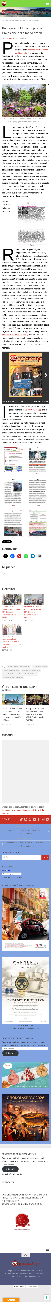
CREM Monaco (25, 666)
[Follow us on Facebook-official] (38, 819)
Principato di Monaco (10, 674)
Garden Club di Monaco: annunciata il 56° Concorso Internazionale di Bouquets (11, 612)
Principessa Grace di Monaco (13, 677)
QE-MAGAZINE (31, 410)
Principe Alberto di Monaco (28, 674)
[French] (6, 870)
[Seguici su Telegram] (47, 819)
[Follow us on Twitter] (21, 819)
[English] (3, 870)
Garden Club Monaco (40, 666)
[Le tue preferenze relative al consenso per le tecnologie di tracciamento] (46, 1297)
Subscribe (10, 1053)
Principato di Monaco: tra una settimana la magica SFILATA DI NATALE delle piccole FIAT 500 (35, 714)
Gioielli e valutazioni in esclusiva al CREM (25, 1028)
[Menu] (47, 3)
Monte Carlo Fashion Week (14, 334)
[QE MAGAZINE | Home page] (5, 3)
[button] (13, 460)
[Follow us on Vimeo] (30, 819)
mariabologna (10, 38)
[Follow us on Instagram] (43, 819)
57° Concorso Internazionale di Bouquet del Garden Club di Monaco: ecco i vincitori (11, 641)
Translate (19, 877)
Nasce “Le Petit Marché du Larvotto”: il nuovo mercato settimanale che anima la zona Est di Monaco (12, 714)
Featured (33, 20)
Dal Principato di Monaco (14, 20)
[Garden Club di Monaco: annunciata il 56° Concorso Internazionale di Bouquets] (11, 599)
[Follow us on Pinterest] (25, 819)
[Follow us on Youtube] (34, 819)
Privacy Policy (19, 1286)
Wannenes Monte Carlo (25, 1025)
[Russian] (8, 870)
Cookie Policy (32, 1286)
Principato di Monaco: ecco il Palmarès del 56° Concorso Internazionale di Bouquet (33, 612)
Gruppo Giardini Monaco (11, 670)
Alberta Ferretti (13, 666)
